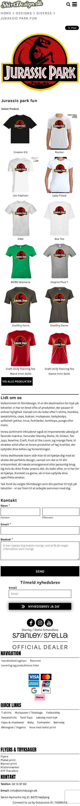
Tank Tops (26, 717)
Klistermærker (10, 767)
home (6, 13)
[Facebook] (31, 623)
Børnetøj (59, 722)
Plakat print (8, 760)
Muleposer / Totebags (29, 712)
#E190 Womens (20, 282)
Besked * (7, 539)
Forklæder (43, 722)
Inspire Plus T (59, 282)
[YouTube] (49, 623)
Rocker (59, 152)
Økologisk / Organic (13, 727)
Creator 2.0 (21, 152)
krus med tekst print (42, 727)
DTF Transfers (9, 770)
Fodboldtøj (53, 712)
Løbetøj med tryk (46, 717)
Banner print (9, 763)
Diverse (44, 13)
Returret (35, 660)
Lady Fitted (59, 195)
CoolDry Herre (20, 325)
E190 (20, 238)
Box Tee (59, 238)
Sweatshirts (9, 717)
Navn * (5, 505)
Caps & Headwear (12, 722)
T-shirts (6, 712)
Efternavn (47, 517)
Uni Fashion (20, 195)
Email (13, 588)
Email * (6, 524)
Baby (31, 722)
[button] (68, 4)
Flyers (4, 756)
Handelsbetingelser (14, 660)
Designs (24, 13)
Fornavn (5, 517)
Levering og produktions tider (20, 665)
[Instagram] (40, 623)
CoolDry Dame (59, 325)
